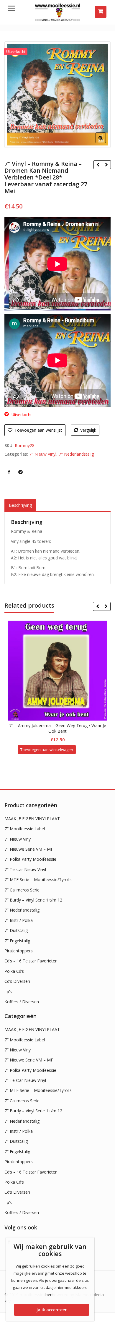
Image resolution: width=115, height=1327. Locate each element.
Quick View (60, 725)
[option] (57, 94)
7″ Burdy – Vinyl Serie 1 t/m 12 (33, 900)
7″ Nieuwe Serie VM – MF (28, 849)
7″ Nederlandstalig (22, 910)
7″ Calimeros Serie (22, 890)
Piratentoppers (18, 951)
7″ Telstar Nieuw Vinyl (25, 869)
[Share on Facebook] (8, 471)
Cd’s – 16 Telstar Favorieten (31, 961)
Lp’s (8, 991)
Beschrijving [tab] (20, 505)
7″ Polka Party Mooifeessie (30, 859)
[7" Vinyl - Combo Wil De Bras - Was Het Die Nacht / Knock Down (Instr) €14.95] (106, 164)
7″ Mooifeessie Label (24, 828)
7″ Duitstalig (16, 930)
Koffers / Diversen (21, 1001)
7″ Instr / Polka (18, 920)
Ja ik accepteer (51, 1310)
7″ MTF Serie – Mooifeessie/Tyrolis (38, 879)
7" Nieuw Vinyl (42, 454)
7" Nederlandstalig (76, 454)
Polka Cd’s (14, 971)
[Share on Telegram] (20, 471)
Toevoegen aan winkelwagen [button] (46, 749)
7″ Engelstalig (17, 941)
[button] (105, 142)
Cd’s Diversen (17, 981)
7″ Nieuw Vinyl (18, 839)
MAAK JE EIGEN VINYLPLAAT (32, 818)
